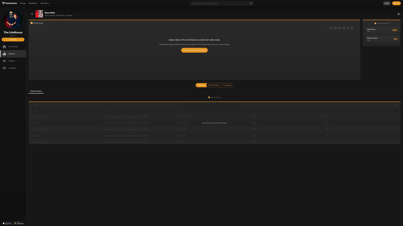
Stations (201, 85)
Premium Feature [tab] (36, 91)
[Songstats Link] (398, 14)
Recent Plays (214, 85)
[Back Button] (32, 14)
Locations (227, 85)
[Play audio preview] (39, 14)
